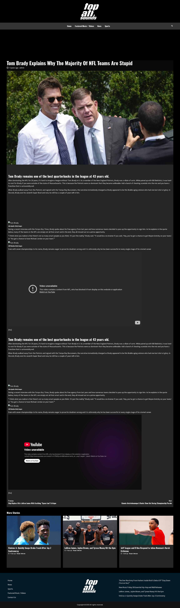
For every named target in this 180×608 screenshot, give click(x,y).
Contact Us (12, 597)
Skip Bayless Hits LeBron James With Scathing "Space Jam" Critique (32, 502)
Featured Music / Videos (84, 26)
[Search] (172, 26)
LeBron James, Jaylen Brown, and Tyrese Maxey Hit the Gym (90, 547)
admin (21, 68)
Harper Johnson (21, 553)
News (99, 26)
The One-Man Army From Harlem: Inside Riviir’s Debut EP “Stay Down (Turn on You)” (144, 581)
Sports (107, 26)
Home (69, 26)
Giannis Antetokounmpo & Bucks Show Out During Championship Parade (146, 502)
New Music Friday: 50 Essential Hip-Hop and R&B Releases (140, 587)
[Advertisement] (90, 45)
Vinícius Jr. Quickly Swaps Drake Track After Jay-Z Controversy (142, 596)
